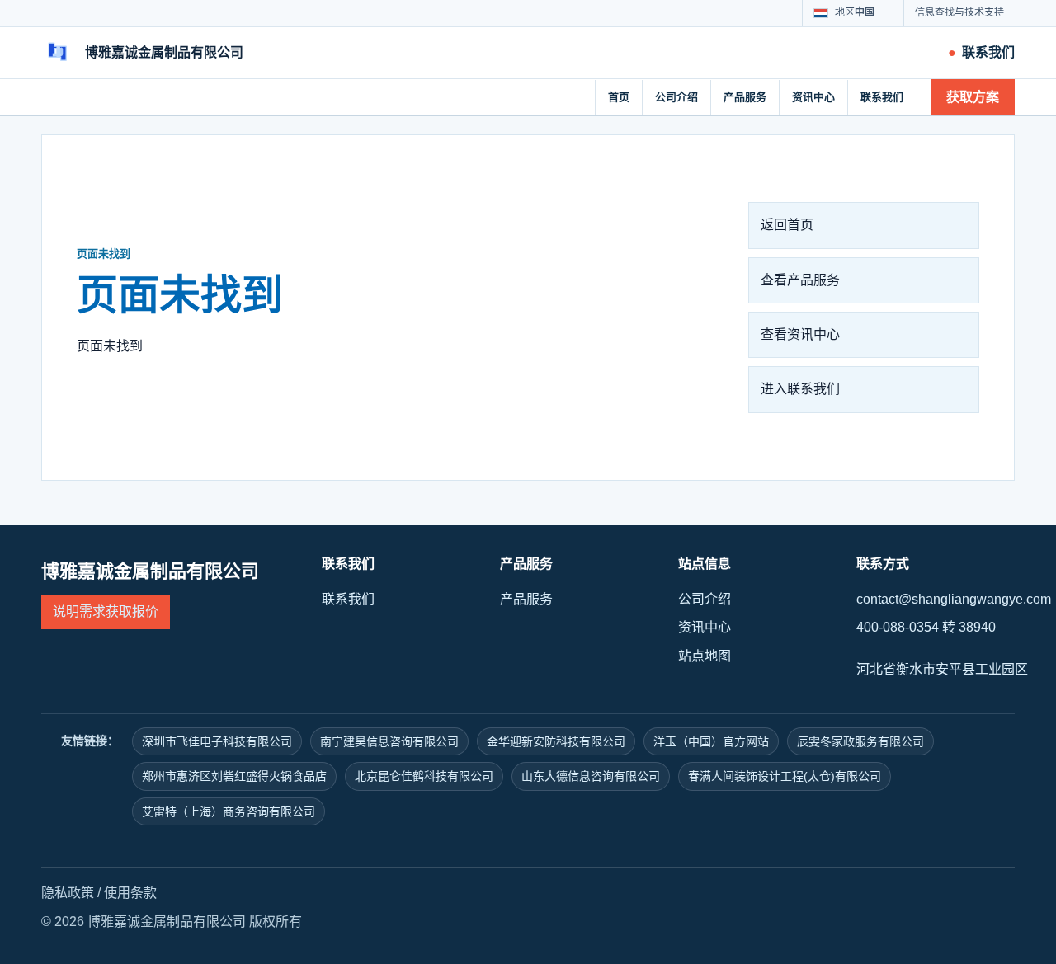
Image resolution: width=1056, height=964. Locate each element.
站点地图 (704, 656)
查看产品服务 (800, 280)
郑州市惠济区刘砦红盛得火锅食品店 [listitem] (234, 776)
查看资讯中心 (800, 334)
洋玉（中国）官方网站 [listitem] (711, 741)
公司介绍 (676, 97)
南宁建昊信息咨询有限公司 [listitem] (389, 741)
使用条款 (130, 893)
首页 (618, 97)
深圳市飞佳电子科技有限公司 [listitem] (217, 741)
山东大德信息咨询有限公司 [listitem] (590, 776)
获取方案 (972, 97)
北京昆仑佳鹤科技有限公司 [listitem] (424, 776)
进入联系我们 (800, 389)
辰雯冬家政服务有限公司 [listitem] (860, 741)
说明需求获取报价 (105, 611)
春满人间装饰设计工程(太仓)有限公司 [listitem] (784, 776)
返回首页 (787, 225)
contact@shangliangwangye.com (953, 599)
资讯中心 (813, 97)
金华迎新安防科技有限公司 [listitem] (556, 741)
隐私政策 (67, 893)
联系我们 (881, 97)
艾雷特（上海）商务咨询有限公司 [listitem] (228, 811)
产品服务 (745, 97)
